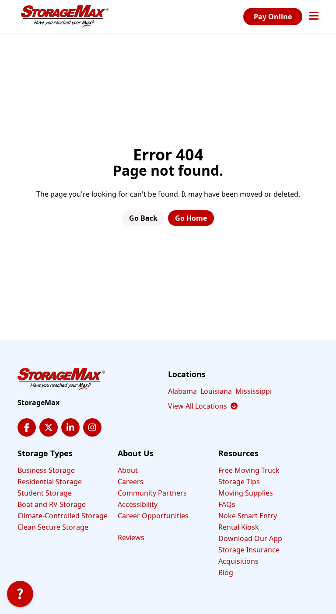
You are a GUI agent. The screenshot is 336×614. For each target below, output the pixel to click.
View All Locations (203, 406)
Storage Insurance (249, 550)
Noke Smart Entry (247, 515)
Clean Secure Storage (53, 527)
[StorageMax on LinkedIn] (70, 427)
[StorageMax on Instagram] (92, 427)
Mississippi (253, 391)
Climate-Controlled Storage (63, 515)
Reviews (131, 537)
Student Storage (45, 493)
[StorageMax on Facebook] (27, 427)
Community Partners (152, 493)
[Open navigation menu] (313, 16)
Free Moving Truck (249, 470)
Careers (131, 481)
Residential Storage (50, 481)
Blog (225, 572)
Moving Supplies (245, 493)
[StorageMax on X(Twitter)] (48, 427)
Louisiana (216, 391)
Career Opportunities (153, 515)
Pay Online (273, 16)
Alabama (182, 391)
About (128, 470)
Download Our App (250, 538)
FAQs (226, 504)
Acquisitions (238, 561)
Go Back (143, 218)
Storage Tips (239, 481)
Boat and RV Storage (52, 504)
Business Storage (46, 470)
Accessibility (138, 504)
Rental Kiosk (238, 527)
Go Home (191, 218)
